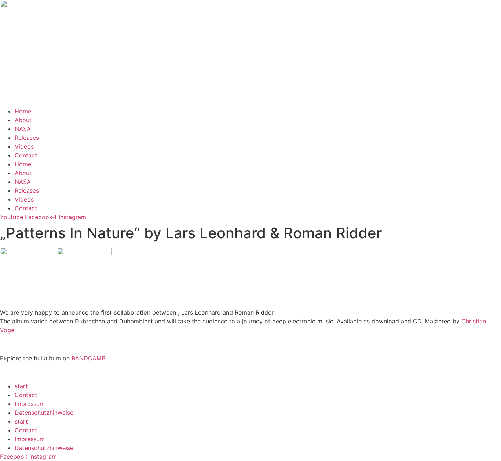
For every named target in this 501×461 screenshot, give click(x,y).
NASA (23, 129)
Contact (26, 155)
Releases (27, 137)
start (21, 386)
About (23, 120)
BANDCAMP (88, 358)
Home (23, 111)
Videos (24, 146)
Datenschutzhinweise (44, 412)
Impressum (30, 403)
